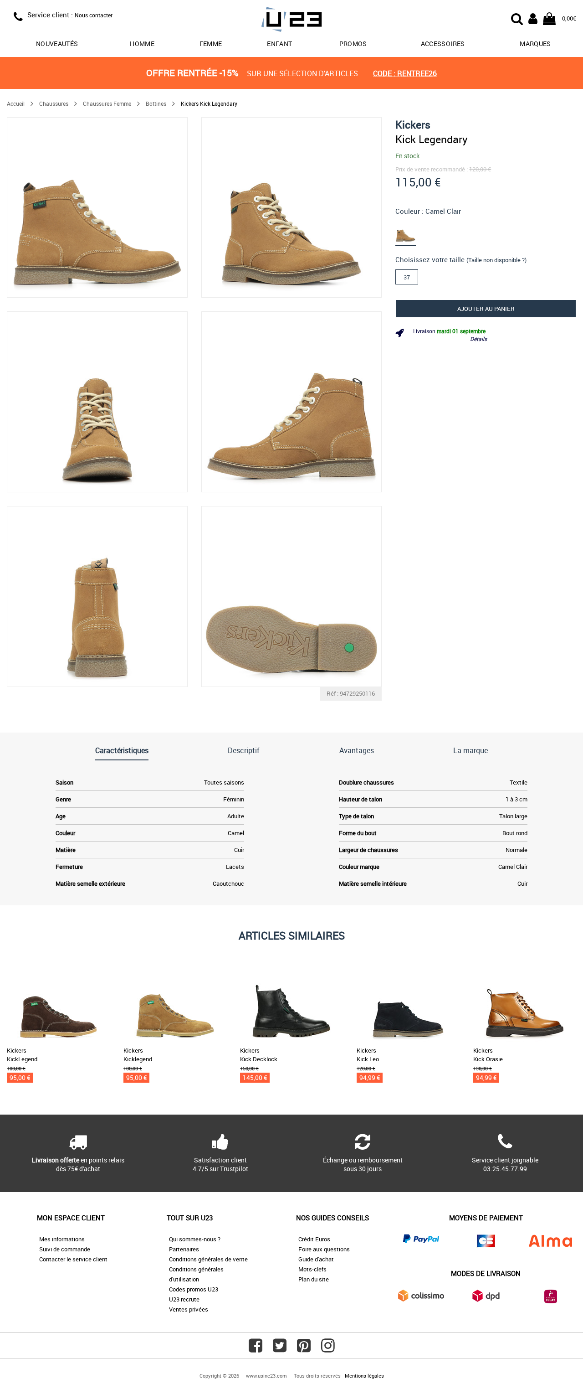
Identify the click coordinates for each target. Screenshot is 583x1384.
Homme (142, 43)
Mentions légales (364, 1375)
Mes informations (62, 1239)
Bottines (156, 103)
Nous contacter (94, 15)
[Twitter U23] (279, 1349)
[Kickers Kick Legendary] (97, 207)
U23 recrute (184, 1299)
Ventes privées (188, 1309)
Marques (535, 43)
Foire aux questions (324, 1249)
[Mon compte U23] (532, 18)
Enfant (279, 43)
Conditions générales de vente (208, 1259)
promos (353, 43)
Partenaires (184, 1249)
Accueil (16, 103)
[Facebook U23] (255, 1349)
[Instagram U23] (328, 1349)
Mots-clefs (312, 1269)
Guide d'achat (316, 1259)
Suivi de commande (64, 1249)
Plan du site (313, 1279)
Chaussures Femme (107, 103)
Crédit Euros (314, 1239)
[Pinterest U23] (303, 1349)
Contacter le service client (73, 1259)
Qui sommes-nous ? (194, 1239)
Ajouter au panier (486, 308)
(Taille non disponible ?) (496, 260)
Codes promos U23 (193, 1289)
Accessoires (443, 43)
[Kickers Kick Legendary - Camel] (408, 232)
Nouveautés (57, 43)
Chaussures (53, 103)
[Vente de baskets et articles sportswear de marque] (291, 21)
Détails (478, 338)
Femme (210, 43)
